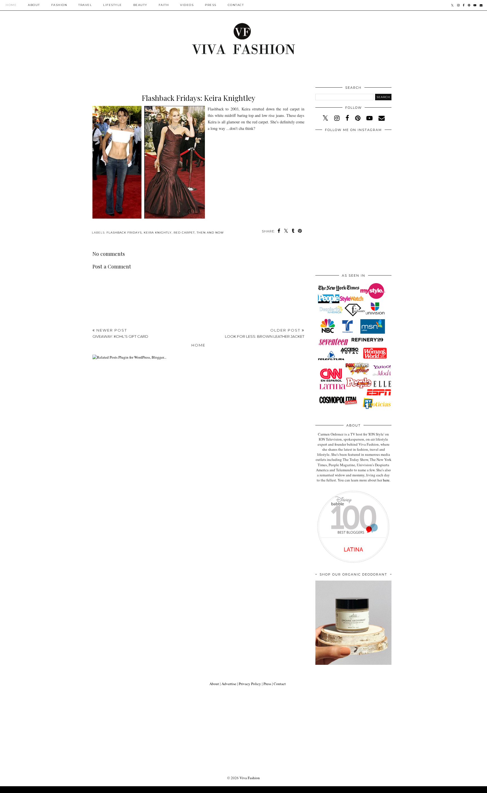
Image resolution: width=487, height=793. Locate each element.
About (34, 5)
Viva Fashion (250, 777)
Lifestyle (112, 5)
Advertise (229, 683)
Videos (187, 5)
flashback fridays (124, 232)
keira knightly (158, 232)
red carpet (184, 232)
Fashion (59, 5)
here (386, 480)
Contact (236, 5)
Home (11, 5)
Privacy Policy (250, 683)
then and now (210, 232)
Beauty (140, 5)
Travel (85, 5)
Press (210, 5)
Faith (164, 5)
